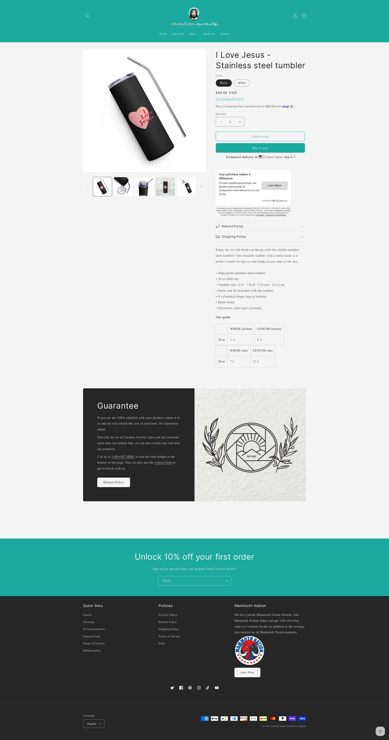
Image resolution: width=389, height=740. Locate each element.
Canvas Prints (91, 636)
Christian (88, 622)
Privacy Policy (168, 614)
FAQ (162, 643)
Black (224, 82)
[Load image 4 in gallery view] (165, 186)
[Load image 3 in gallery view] (144, 186)
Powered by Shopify (296, 726)
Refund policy (92, 650)
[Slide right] (201, 186)
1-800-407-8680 (122, 456)
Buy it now (260, 148)
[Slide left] (87, 186)
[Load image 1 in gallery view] (102, 186)
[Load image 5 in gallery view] (186, 186)
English (91, 723)
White (242, 82)
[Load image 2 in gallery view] (123, 186)
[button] (87, 15)
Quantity (221, 113)
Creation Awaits (278, 726)
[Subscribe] (226, 581)
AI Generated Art (94, 629)
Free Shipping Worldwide (230, 98)
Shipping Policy (169, 629)
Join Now (247, 672)
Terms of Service (94, 643)
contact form (163, 462)
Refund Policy (113, 482)
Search (87, 614)
